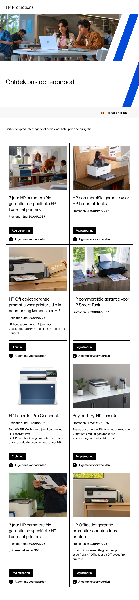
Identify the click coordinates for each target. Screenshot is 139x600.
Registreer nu (21, 230)
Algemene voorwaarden (30, 239)
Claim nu (17, 347)
